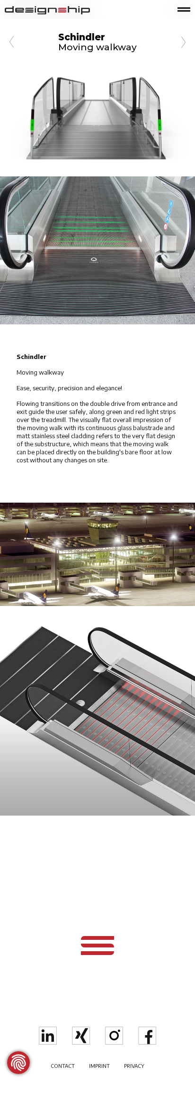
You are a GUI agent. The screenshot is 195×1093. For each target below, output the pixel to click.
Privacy (134, 1066)
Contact (63, 1066)
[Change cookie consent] (18, 1062)
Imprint (99, 1066)
